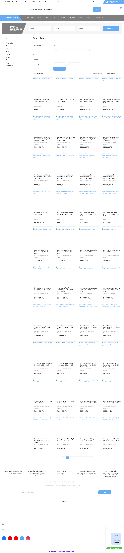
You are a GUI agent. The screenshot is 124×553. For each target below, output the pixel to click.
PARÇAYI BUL (110, 28)
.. (83, 458)
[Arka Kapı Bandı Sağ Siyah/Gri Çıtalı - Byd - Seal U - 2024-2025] (112, 276)
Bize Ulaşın (36, 516)
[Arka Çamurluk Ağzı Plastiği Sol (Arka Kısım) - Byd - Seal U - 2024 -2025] (43, 163)
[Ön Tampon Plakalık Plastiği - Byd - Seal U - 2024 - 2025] (112, 427)
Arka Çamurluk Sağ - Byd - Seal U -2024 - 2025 (87, 100)
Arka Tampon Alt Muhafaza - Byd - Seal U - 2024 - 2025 (65, 213)
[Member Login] (109, 10)
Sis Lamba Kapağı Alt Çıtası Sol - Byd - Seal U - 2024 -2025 (112, 402)
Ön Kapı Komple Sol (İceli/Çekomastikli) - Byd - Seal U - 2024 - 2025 (88, 327)
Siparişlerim (5, 513)
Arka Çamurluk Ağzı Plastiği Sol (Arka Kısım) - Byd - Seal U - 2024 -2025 (42, 176)
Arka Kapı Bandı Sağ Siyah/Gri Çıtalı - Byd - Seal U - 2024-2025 (111, 289)
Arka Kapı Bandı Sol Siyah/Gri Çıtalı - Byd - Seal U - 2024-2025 (88, 289)
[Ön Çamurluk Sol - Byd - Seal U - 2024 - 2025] (43, 389)
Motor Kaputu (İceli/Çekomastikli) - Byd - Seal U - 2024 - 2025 (65, 289)
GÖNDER (104, 492)
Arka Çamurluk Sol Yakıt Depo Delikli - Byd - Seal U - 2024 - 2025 (111, 101)
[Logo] (10, 9)
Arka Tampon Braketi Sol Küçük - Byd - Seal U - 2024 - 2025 (88, 214)
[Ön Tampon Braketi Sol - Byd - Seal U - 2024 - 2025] (66, 427)
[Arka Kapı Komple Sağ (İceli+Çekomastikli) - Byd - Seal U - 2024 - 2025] (89, 163)
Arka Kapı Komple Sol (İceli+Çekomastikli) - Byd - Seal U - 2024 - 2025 (111, 176)
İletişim (4, 510)
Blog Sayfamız (6, 519)
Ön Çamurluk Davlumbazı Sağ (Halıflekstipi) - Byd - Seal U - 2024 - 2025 (111, 365)
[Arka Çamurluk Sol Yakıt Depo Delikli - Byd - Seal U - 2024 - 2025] (112, 88)
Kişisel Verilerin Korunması (78, 513)
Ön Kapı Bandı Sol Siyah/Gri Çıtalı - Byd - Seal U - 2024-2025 (42, 327)
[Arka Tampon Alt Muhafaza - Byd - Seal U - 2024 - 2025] (66, 201)
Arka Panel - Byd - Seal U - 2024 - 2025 (41, 213)
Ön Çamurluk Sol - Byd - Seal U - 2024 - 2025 (43, 402)
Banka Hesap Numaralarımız (10, 516)
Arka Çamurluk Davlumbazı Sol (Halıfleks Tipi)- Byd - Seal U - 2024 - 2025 (66, 139)
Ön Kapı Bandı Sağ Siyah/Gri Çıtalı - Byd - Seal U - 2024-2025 (65, 327)
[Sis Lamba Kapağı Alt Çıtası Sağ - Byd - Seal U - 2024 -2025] (43, 427)
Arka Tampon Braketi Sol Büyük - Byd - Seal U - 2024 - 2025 (111, 214)
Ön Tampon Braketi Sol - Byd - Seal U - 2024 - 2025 (66, 439)
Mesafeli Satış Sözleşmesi (78, 507)
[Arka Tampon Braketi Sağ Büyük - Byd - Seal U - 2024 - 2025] (66, 238)
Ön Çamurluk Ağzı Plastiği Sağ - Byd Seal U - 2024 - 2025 (65, 364)
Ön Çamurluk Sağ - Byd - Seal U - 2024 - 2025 (65, 402)
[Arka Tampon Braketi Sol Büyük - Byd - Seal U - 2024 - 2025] (112, 201)
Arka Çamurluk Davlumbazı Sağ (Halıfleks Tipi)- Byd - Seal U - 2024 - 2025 (42, 139)
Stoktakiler (39, 73)
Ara (59, 68)
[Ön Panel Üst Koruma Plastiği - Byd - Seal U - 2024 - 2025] (43, 276)
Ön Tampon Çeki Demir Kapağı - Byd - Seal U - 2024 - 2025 (88, 402)
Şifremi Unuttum (37, 510)
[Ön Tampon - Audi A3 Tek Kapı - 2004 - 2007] (66, 88)
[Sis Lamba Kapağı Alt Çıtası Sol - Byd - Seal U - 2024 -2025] (112, 389)
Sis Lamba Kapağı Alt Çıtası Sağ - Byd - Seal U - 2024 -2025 (42, 440)
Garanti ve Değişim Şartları (78, 510)
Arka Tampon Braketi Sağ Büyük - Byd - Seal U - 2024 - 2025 (65, 252)
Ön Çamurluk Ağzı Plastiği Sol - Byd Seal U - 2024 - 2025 (43, 364)
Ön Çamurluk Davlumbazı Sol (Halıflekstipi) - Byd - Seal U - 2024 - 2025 (88, 365)
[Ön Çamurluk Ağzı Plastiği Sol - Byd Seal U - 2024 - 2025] (43, 352)
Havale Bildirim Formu (77, 516)
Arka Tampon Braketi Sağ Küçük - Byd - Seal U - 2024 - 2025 (42, 252)
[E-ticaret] (61, 551)
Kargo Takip (36, 513)
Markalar (35, 54)
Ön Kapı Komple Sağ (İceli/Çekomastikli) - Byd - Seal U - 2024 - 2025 (111, 327)
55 (87, 458)
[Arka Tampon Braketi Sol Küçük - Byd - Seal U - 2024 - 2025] (89, 201)
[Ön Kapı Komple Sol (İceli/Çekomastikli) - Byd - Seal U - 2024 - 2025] (89, 314)
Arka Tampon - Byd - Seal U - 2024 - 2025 (111, 251)
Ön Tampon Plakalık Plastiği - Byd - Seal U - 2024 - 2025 (111, 439)
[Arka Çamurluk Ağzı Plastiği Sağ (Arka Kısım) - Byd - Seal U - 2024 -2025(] (89, 125)
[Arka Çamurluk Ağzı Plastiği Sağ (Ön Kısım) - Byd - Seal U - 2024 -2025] (112, 125)
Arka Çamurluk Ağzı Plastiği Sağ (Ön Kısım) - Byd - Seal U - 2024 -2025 (111, 139)
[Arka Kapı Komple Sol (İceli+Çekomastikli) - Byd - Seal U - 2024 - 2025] (112, 163)
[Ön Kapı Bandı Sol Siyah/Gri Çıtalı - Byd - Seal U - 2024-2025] (43, 314)
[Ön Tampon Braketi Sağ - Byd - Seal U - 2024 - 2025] (89, 427)
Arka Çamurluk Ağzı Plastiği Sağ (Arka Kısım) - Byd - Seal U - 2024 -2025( (88, 139)
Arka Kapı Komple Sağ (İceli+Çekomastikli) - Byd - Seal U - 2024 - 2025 (88, 176)
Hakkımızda (5, 507)
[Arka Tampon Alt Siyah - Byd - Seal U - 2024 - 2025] (89, 238)
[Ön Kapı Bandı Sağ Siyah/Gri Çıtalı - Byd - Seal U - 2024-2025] (66, 314)
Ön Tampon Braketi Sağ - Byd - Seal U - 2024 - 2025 (88, 439)
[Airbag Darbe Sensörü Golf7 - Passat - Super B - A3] (43, 88)
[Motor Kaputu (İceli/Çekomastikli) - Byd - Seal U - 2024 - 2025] (66, 276)
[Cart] (119, 10)
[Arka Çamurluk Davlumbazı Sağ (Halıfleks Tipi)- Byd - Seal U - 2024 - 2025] (43, 125)
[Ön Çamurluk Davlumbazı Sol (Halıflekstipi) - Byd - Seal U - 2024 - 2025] (89, 352)
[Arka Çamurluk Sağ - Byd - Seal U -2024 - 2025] (89, 88)
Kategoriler (36, 50)
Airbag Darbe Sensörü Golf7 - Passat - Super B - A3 (42, 100)
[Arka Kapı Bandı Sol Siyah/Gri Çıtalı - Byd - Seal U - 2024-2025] (89, 276)
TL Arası (86, 64)
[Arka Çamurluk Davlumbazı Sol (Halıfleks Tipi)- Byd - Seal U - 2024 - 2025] (66, 125)
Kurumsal (98, 1)
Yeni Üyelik (36, 507)
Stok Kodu (35, 59)
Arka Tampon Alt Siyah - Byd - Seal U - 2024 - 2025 (88, 251)
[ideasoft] (52, 552)
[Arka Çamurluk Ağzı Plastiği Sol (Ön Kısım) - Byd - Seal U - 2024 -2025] (66, 163)
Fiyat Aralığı (36, 64)
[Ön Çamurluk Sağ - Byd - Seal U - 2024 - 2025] (66, 389)
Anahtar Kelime (37, 45)
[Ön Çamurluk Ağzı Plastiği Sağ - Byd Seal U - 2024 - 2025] (66, 352)
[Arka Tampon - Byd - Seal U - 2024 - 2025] (112, 238)
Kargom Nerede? (89, 1)
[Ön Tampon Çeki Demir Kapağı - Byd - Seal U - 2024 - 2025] (89, 389)
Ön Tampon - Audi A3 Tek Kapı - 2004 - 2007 (65, 100)
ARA (97, 9)
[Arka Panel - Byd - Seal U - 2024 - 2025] (43, 201)
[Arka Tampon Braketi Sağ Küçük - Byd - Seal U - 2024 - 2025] (43, 238)
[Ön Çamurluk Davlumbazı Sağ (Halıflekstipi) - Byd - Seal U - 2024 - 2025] (112, 352)
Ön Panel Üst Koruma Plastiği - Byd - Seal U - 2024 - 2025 (43, 288)
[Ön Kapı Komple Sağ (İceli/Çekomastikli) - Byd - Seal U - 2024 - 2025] (112, 314)
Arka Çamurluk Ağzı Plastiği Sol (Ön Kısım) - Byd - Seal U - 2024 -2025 (65, 176)
